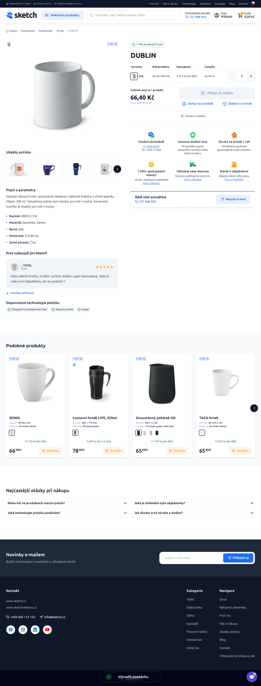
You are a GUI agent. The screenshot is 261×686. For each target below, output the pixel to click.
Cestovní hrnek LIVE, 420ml (95, 418)
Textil (190, 599)
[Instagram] (23, 629)
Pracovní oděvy (197, 632)
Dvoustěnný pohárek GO (156, 418)
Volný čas (193, 648)
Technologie (189, 3)
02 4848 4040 (151, 146)
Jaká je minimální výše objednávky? (159, 503)
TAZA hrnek (208, 418)
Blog (231, 3)
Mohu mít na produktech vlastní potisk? (36, 503)
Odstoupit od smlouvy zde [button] (237, 656)
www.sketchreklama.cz (21, 607)
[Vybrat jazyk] (253, 4)
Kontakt (243, 3)
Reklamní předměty (233, 607)
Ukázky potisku (230, 632)
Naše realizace (151, 183)
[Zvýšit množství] (251, 76)
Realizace (205, 3)
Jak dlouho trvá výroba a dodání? (158, 513)
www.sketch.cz (16, 601)
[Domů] (21, 15)
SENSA (14, 418)
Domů (13, 31)
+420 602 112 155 (23, 617)
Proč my (153, 3)
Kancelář (192, 624)
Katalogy (220, 3)
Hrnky (60, 30)
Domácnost (28, 30)
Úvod (223, 599)
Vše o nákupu (170, 3)
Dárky (191, 615)
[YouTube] (47, 629)
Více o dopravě (193, 179)
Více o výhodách (234, 179)
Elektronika (194, 607)
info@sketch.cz (55, 617)
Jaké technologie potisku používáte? (34, 513)
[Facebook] (10, 629)
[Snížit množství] (232, 76)
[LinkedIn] (35, 629)
